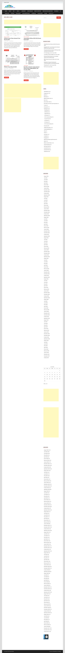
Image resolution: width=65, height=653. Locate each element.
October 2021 (46, 275)
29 (59, 378)
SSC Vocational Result (48, 123)
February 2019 (46, 330)
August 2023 (46, 237)
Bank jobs (45, 96)
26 (52, 378)
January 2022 (46, 270)
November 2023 (47, 232)
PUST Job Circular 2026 (48, 66)
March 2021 (46, 287)
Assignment (18, 13)
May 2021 (45, 284)
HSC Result (46, 115)
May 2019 (45, 325)
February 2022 (46, 268)
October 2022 (46, 254)
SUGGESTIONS (40, 13)
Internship (34, 13)
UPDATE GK (46, 151)
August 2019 (46, 593)
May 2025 (45, 201)
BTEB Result (46, 111)
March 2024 (46, 225)
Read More (6, 50)
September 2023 (47, 236)
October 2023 (46, 234)
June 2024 (46, 220)
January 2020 (46, 311)
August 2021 (46, 278)
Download (7, 13)
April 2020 (46, 306)
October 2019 (46, 316)
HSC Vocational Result (48, 116)
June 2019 (46, 323)
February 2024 (46, 227)
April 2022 (46, 265)
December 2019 (47, 313)
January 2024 (46, 229)
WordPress (55, 651)
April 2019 (46, 326)
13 (54, 374)
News (45, 130)
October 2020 (46, 569)
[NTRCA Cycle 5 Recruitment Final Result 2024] (13, 30)
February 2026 (46, 186)
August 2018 (46, 340)
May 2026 (45, 181)
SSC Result (46, 122)
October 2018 (46, 337)
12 (52, 374)
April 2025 (46, 203)
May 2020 (45, 304)
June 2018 (46, 343)
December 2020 (47, 292)
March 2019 (46, 328)
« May (44, 383)
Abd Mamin (11, 68)
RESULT (45, 141)
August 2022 (46, 258)
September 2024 (47, 215)
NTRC (45, 132)
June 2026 (46, 179)
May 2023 (45, 242)
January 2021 (46, 290)
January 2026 (46, 188)
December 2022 (47, 251)
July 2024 (45, 218)
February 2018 (46, 350)
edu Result (46, 108)
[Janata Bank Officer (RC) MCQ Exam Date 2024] (32, 30)
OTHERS (45, 13)
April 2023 (46, 244)
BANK (45, 94)
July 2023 (45, 239)
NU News (12, 13)
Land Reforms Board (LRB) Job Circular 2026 (51, 54)
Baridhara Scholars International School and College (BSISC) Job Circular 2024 (31, 68)
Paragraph (46, 137)
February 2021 (46, 289)
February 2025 (46, 480)
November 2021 (47, 273)
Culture (45, 105)
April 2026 (46, 456)
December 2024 (47, 210)
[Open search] (60, 11)
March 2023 (46, 246)
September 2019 (47, 318)
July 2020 (45, 301)
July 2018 (45, 342)
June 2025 (46, 200)
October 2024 (46, 213)
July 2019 (45, 321)
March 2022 (46, 266)
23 (44, 378)
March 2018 (46, 349)
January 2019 (46, 331)
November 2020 (47, 294)
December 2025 (47, 189)
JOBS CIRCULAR (26, 65)
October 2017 (46, 357)
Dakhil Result (46, 113)
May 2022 (45, 263)
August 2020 (46, 299)
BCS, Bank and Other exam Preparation (51, 103)
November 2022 (47, 253)
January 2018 (46, 352)
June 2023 (46, 241)
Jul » (46, 383)
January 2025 (46, 208)
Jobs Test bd (12, 651)
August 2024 (46, 217)
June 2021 (46, 282)
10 (47, 374)
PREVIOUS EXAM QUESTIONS (49, 139)
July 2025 (45, 198)
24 (47, 378)
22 (59, 376)
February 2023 (46, 248)
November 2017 (47, 355)
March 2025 (46, 205)
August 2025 (46, 196)
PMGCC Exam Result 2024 (10, 66)
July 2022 (45, 260)
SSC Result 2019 (47, 146)
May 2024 (45, 222)
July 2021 (45, 280)
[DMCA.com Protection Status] (45, 639)
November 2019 (47, 314)
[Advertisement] (22, 22)
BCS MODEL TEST (47, 101)
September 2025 (47, 468)
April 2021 (46, 285)
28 (57, 378)
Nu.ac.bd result (47, 118)
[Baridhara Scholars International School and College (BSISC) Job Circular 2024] (32, 59)
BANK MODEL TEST (47, 98)
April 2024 (46, 224)
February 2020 (46, 309)
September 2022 (47, 256)
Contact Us (51, 13)
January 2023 (46, 249)
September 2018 (47, 338)
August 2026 (46, 176)
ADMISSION (46, 91)
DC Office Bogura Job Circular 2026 (50, 52)
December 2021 (47, 272)
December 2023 (47, 230)
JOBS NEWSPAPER (47, 129)
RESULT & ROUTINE (6, 65)
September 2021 (47, 277)
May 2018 (45, 345)
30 (44, 380)
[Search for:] (52, 17)
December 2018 (47, 333)
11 (49, 374)
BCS (44, 100)
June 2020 (46, 302)
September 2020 (47, 297)
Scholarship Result (26, 13)
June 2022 (46, 261)
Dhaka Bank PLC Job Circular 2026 (50, 65)
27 (54, 378)
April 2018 (46, 347)
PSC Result (46, 120)
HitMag (59, 651)
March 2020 (46, 581)
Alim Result (46, 110)
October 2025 (46, 193)
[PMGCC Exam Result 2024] (13, 59)
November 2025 (47, 191)
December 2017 (47, 354)
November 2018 (47, 335)
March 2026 (46, 184)
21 (57, 376)
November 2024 (47, 212)
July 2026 (45, 177)
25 (49, 378)
